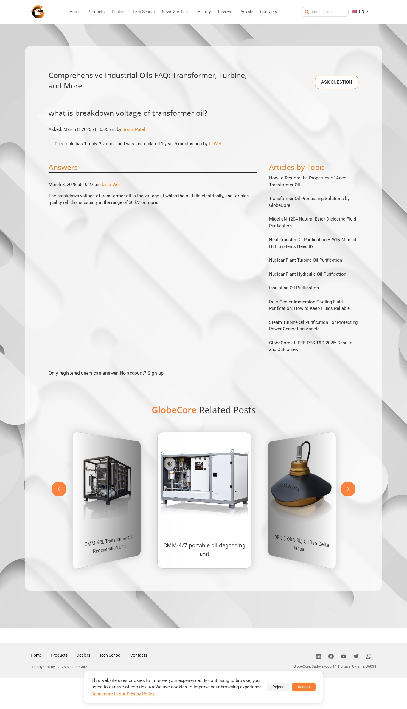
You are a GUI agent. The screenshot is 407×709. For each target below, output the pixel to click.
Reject (278, 687)
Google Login (203, 248)
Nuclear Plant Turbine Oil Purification (305, 260)
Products (59, 655)
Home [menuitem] (74, 11)
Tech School (110, 655)
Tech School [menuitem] (144, 11)
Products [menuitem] (96, 11)
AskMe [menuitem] (246, 11)
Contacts (138, 655)
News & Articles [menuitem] (176, 11)
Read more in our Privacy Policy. (123, 693)
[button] (348, 489)
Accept (303, 687)
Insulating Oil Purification (294, 288)
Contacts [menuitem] (268, 11)
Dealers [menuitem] (118, 11)
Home (36, 655)
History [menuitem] (204, 11)
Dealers (83, 655)
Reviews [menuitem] (225, 11)
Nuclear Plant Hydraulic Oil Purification (307, 274)
